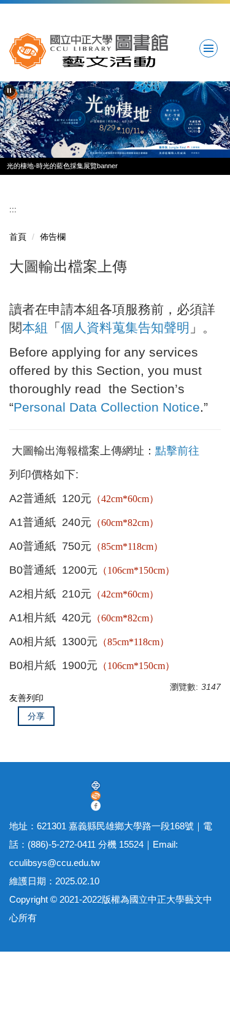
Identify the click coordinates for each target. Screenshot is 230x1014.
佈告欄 (53, 237)
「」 (112, 327)
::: (13, 209)
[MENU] (208, 48)
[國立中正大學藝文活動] (115, 51)
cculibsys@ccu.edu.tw (54, 862)
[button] (9, 90)
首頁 (17, 237)
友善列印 (26, 698)
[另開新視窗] (96, 785)
